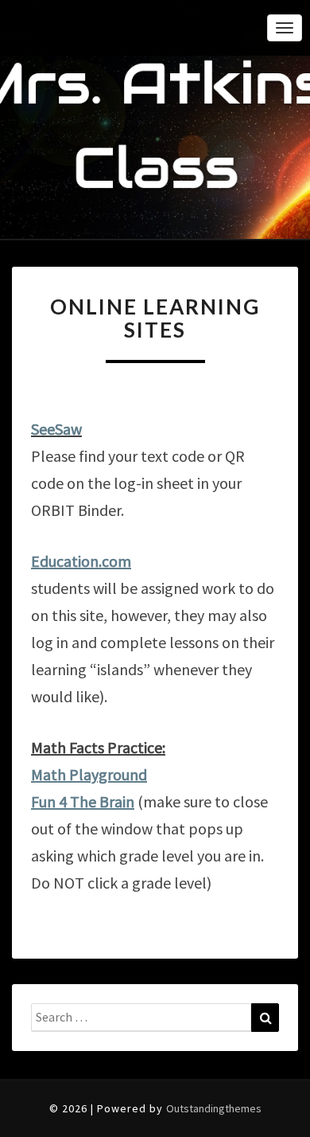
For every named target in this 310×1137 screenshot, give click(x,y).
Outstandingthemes (214, 1108)
